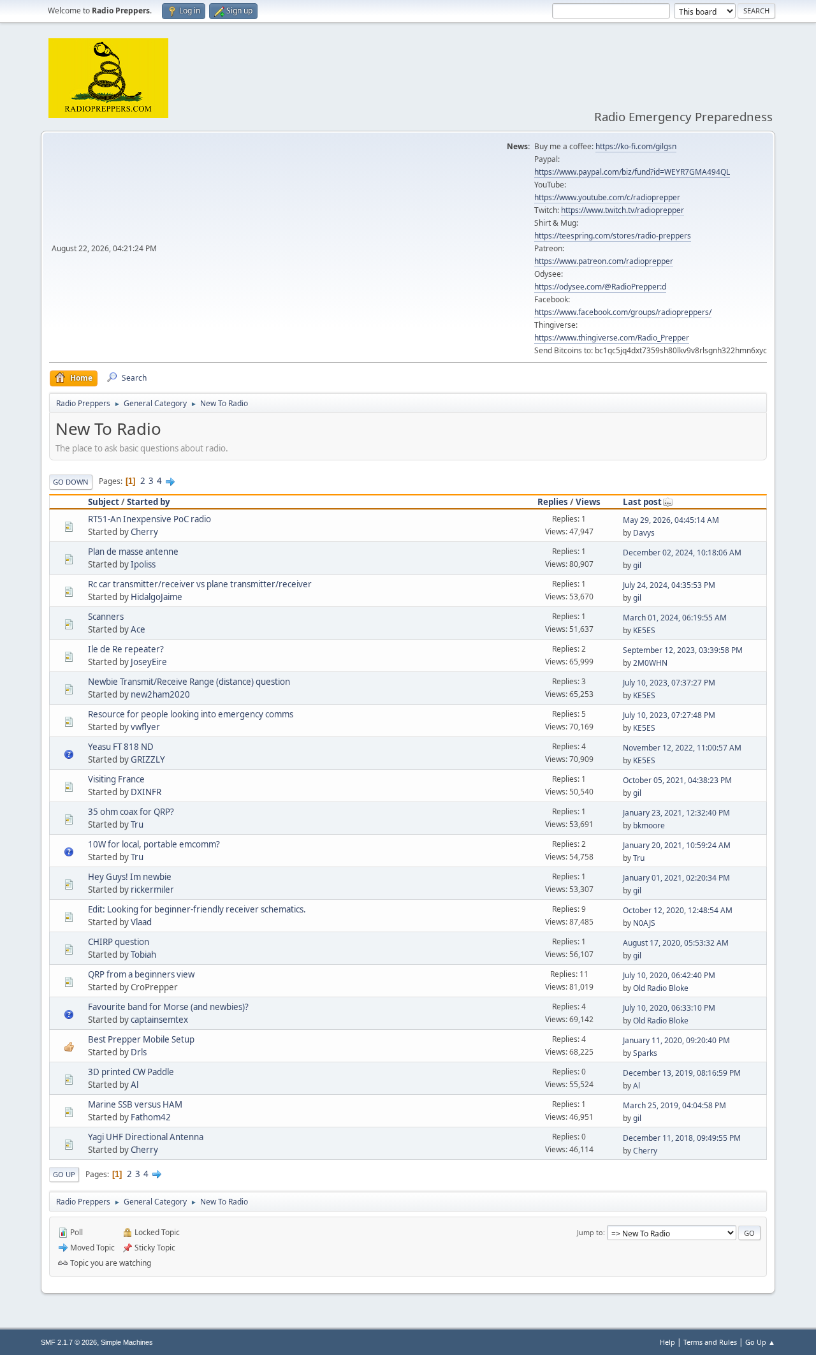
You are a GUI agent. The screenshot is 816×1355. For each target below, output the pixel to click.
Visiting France (116, 779)
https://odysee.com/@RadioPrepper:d (600, 286)
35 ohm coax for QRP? (131, 811)
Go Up (64, 1174)
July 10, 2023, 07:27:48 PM (669, 715)
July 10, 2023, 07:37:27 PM (669, 682)
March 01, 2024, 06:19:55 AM (675, 617)
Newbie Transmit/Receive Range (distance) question (189, 681)
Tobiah (143, 954)
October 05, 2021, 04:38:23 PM (677, 780)
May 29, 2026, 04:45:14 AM (671, 520)
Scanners (106, 616)
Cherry (144, 532)
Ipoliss (143, 564)
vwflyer (145, 727)
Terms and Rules (710, 1342)
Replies (552, 502)
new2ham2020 (160, 694)
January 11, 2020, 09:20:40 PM (676, 1040)
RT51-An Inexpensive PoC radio (149, 519)
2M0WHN (650, 662)
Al (134, 1084)
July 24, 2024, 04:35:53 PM (669, 585)
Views (588, 502)
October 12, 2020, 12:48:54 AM (677, 910)
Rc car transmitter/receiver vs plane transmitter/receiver (200, 584)
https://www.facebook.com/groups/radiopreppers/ (622, 312)
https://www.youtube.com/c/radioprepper (607, 197)
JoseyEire (149, 662)
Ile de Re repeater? (126, 649)
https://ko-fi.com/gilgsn (635, 146)
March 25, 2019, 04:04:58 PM (674, 1105)
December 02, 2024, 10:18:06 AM (682, 552)
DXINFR (146, 792)
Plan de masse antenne (133, 551)
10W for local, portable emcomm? (154, 844)
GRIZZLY (148, 759)
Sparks (645, 1053)
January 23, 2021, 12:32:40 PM (676, 812)
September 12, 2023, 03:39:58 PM (683, 650)
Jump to (590, 1232)
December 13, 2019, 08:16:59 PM (682, 1072)
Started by (148, 502)
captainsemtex (159, 1019)
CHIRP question (118, 942)
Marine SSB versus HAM (135, 1104)
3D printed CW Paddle (131, 1072)
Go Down (71, 482)
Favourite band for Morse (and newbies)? (168, 1007)
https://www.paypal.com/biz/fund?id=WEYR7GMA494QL (632, 171)
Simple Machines (127, 1342)
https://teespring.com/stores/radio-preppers (612, 235)
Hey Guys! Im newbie (129, 877)
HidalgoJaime (156, 597)
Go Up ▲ (760, 1342)
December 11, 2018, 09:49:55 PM (682, 1137)
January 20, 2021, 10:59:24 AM (677, 845)
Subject (103, 502)
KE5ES (644, 630)
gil (637, 565)
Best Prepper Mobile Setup (141, 1039)
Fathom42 (151, 1117)
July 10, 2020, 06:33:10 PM (669, 1007)
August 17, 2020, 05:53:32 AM (676, 942)
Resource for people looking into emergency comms (190, 714)
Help (667, 1342)
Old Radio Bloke (660, 988)
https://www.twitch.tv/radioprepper (622, 210)
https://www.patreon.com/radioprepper (603, 261)
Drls (139, 1052)
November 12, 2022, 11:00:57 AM (682, 747)
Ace (138, 629)
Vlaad (141, 922)
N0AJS (644, 923)
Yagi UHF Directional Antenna (145, 1137)
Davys (644, 532)
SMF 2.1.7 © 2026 (69, 1342)
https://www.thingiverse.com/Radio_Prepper (611, 337)
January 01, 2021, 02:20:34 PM (676, 877)
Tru (137, 824)
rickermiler (152, 889)
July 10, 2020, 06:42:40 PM (669, 975)
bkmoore (649, 825)
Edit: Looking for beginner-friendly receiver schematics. (197, 909)
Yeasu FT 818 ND (121, 746)
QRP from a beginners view (141, 974)
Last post (642, 502)
